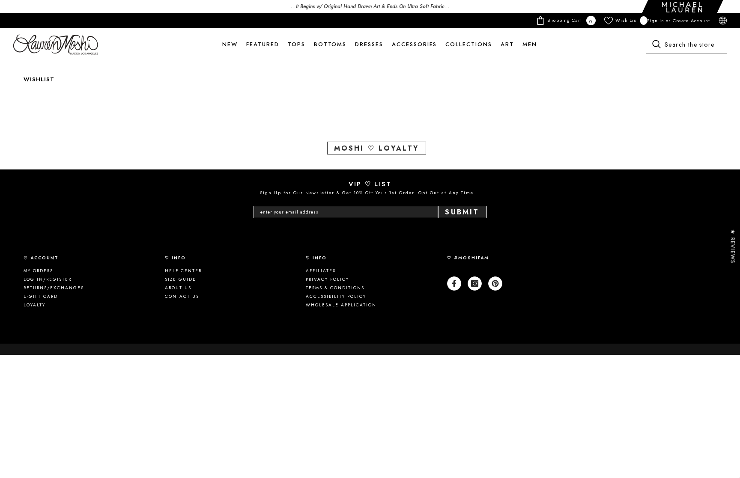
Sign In (656, 20)
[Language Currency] (723, 20)
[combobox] (686, 44)
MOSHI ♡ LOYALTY (376, 148)
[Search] (686, 44)
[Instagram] (475, 283)
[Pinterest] (495, 283)
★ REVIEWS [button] (733, 246)
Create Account (691, 20)
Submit (462, 212)
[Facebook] (454, 283)
